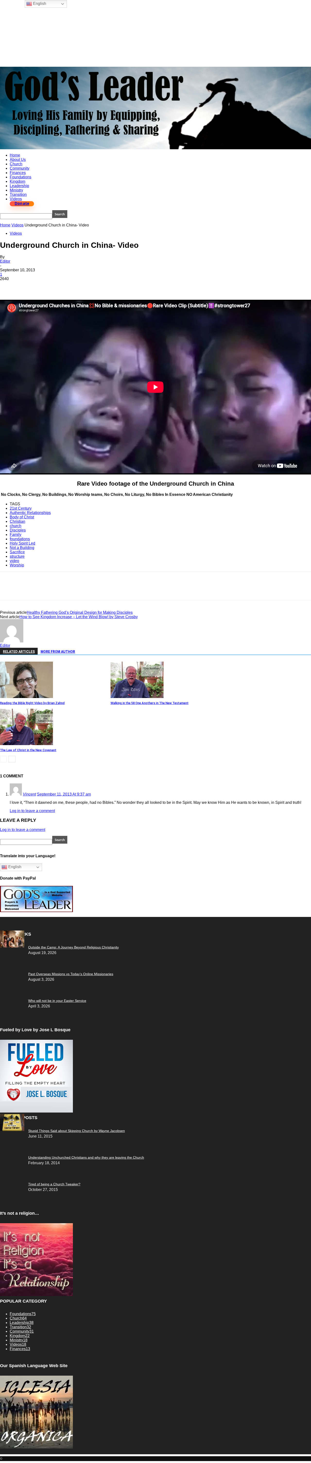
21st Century (21, 508)
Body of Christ (22, 517)
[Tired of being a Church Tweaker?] (12, 1130)
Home (15, 155)
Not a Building (22, 548)
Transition (18, 194)
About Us (18, 160)
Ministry (16, 190)
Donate (22, 203)
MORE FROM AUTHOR (58, 652)
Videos (16, 199)
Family (15, 534)
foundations (20, 539)
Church (16, 164)
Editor (5, 261)
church (15, 526)
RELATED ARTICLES (19, 652)
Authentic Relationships (30, 513)
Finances (18, 173)
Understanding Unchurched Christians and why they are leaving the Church (86, 1157)
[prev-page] (3, 759)
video (14, 561)
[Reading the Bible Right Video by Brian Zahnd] (26, 697)
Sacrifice (17, 552)
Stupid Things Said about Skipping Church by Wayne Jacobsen (76, 1131)
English (14, 867)
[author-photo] (11, 641)
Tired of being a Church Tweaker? (54, 1184)
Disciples (18, 530)
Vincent (29, 794)
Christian (17, 521)
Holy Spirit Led (22, 543)
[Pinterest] (43, 286)
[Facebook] (8, 286)
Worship (17, 565)
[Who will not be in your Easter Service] (12, 946)
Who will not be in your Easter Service (57, 1001)
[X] (25, 286)
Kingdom (17, 181)
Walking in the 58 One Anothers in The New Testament (150, 703)
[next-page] (12, 759)
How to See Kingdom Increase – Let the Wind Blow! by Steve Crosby (78, 617)
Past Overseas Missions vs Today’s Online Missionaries (70, 974)
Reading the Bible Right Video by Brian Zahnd (32, 703)
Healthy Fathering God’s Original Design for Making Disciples (80, 612)
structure (17, 556)
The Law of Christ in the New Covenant (28, 750)
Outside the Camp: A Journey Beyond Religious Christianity (73, 947)
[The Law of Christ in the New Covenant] (26, 744)
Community (19, 168)
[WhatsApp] (60, 286)
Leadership (19, 186)
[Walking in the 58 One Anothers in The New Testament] (137, 697)
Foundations (20, 177)
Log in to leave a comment (32, 811)
